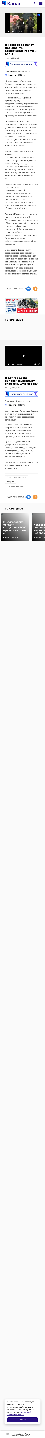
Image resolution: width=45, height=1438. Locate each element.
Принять (22, 1420)
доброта (10, 482)
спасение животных (15, 486)
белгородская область (16, 477)
